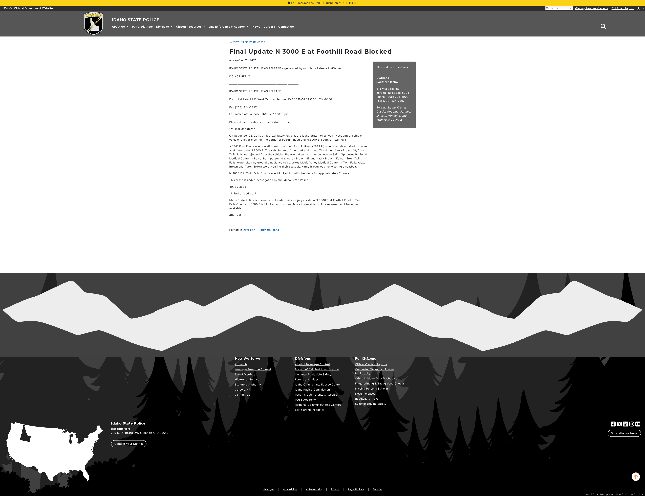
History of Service (247, 379)
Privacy (335, 489)
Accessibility (290, 489)
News (256, 26)
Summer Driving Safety (370, 403)
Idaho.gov (268, 489)
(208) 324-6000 (397, 96)
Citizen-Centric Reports (371, 364)
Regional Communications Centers (318, 404)
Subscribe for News (624, 433)
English (553, 8)
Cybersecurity (314, 489)
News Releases (365, 393)
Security (377, 489)
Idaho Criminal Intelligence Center (318, 384)
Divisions (162, 26)
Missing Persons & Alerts (372, 388)
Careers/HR (242, 389)
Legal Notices (356, 489)
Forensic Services (307, 379)
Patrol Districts (142, 26)
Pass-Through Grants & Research (317, 394)
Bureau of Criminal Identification (317, 369)
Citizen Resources (189, 26)
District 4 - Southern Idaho (261, 229)
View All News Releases (248, 42)
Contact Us (286, 26)
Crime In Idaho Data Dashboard (376, 378)
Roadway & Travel (367, 398)
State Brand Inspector (310, 409)
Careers (269, 26)
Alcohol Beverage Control (312, 364)
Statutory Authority (248, 384)
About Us (118, 26)
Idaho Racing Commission (312, 389)
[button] (636, 476)
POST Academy (305, 399)
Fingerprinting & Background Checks (379, 383)
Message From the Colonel (253, 369)
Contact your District (128, 443)
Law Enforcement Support (227, 26)
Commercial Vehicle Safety (313, 374)
